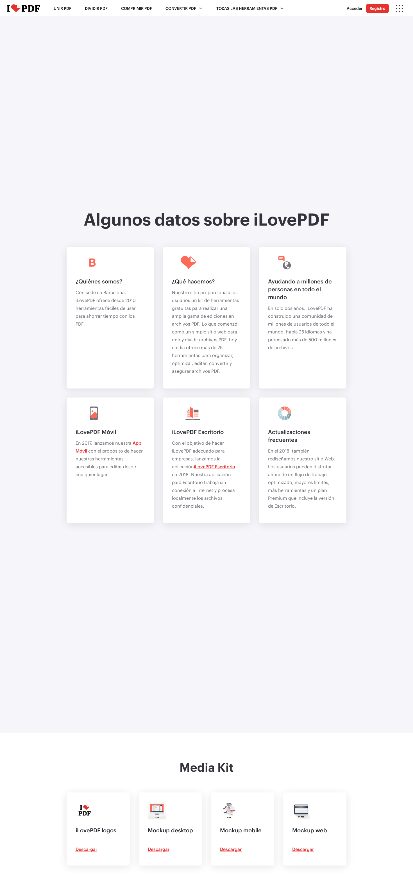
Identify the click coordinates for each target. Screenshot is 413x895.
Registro (377, 8)
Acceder (355, 8)
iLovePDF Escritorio (214, 466)
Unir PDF (62, 8)
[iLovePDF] (23, 8)
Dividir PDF (96, 8)
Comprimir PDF (136, 8)
